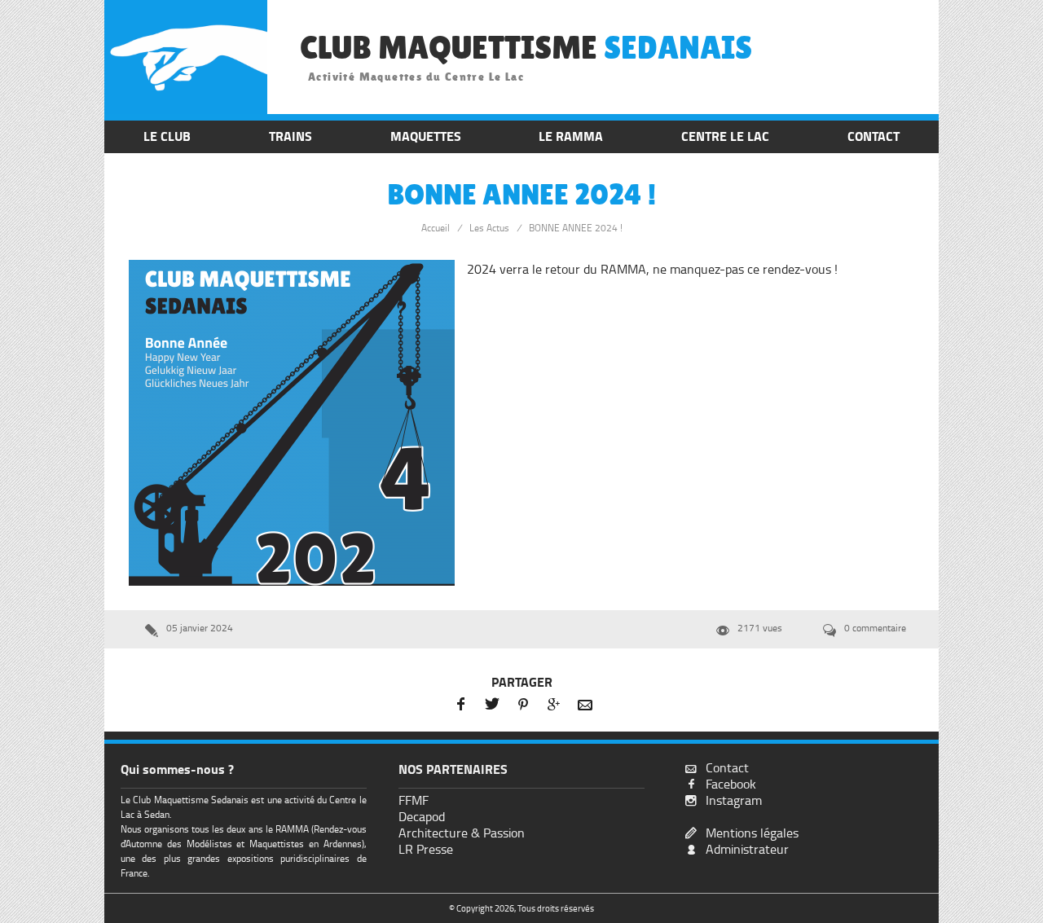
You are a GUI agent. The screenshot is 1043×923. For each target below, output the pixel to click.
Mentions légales (752, 833)
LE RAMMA (571, 136)
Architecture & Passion (461, 833)
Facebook (731, 784)
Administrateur (747, 849)
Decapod (421, 817)
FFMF (413, 800)
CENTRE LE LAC (725, 136)
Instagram (734, 800)
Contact (727, 768)
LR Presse (425, 849)
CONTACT (873, 136)
